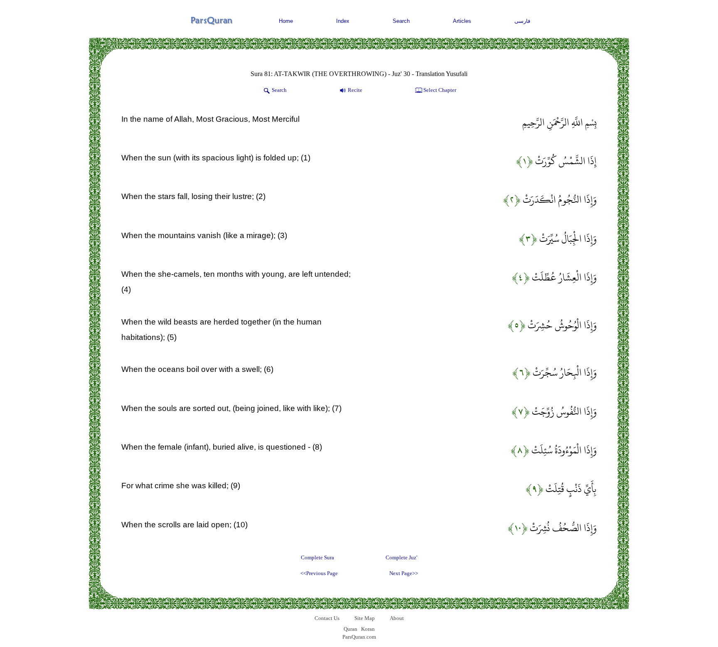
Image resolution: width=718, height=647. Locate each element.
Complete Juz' (401, 557)
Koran (368, 629)
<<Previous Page (319, 573)
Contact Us (327, 618)
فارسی (522, 21)
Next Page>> (403, 573)
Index (342, 21)
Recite (355, 90)
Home (286, 21)
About (397, 618)
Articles (462, 21)
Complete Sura (317, 557)
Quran (350, 629)
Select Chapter (439, 90)
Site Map (364, 618)
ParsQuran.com (359, 637)
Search (401, 21)
